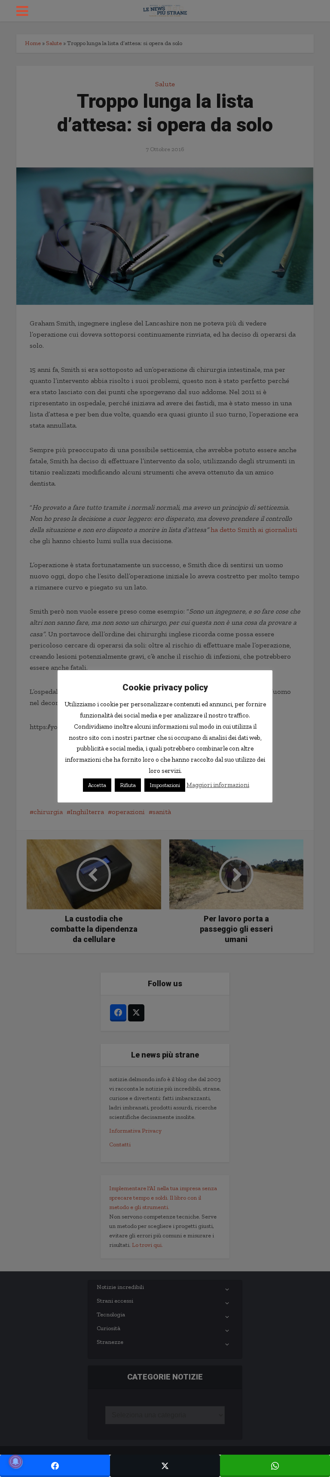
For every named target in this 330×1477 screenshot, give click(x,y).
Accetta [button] (97, 785)
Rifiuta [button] (128, 785)
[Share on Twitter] (165, 1466)
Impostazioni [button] (165, 785)
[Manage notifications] (15, 1461)
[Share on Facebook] (55, 1466)
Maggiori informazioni (217, 785)
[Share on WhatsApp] (275, 1466)
